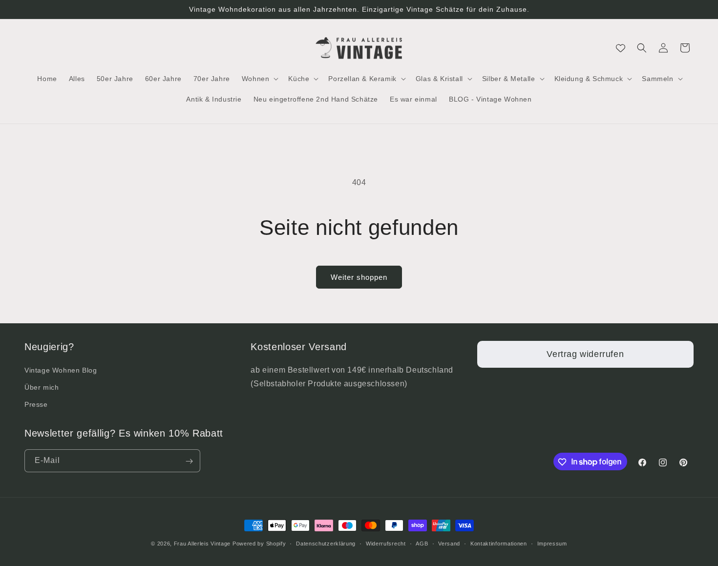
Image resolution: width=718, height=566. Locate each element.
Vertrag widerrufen (585, 354)
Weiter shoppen (359, 277)
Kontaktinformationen (498, 543)
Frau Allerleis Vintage (202, 543)
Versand (449, 543)
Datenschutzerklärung (326, 543)
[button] (259, 78)
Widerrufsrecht (386, 543)
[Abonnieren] (189, 461)
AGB (422, 543)
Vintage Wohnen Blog (60, 370)
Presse (36, 404)
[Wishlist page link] (620, 48)
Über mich (41, 387)
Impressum (552, 543)
